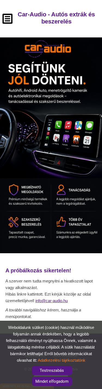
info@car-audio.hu (51, 300)
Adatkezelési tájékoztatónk (61, 360)
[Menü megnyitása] (7, 18)
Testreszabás (52, 370)
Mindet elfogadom (52, 381)
